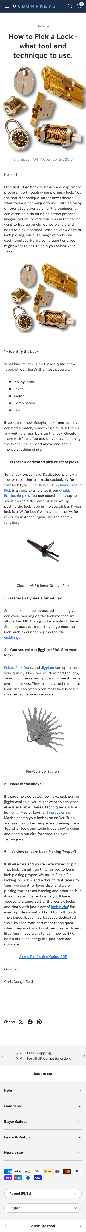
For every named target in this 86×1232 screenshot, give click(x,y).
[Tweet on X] (20, 1022)
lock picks (59, 906)
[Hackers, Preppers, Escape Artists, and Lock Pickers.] (5, 1226)
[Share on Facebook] (30, 1022)
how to (43, 26)
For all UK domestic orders (49, 1058)
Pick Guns (23, 667)
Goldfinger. (13, 637)
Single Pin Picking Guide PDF (43, 956)
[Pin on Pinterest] (39, 1022)
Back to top (43, 1074)
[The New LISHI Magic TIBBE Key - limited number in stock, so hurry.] (80, 1226)
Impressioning (58, 812)
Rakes (9, 667)
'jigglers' (47, 678)
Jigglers (47, 667)
